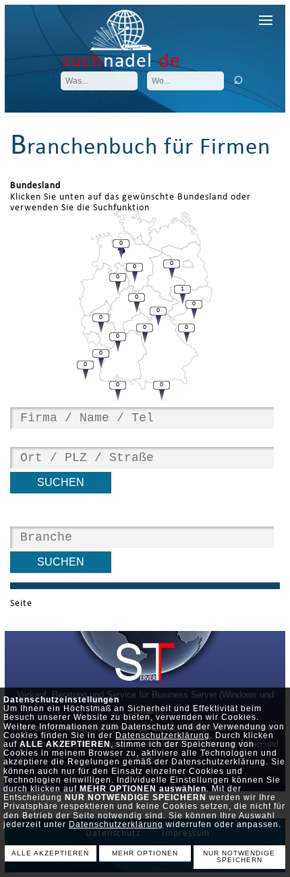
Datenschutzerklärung (162, 735)
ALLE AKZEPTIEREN (50, 853)
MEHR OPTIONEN (145, 853)
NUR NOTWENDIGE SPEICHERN (239, 856)
